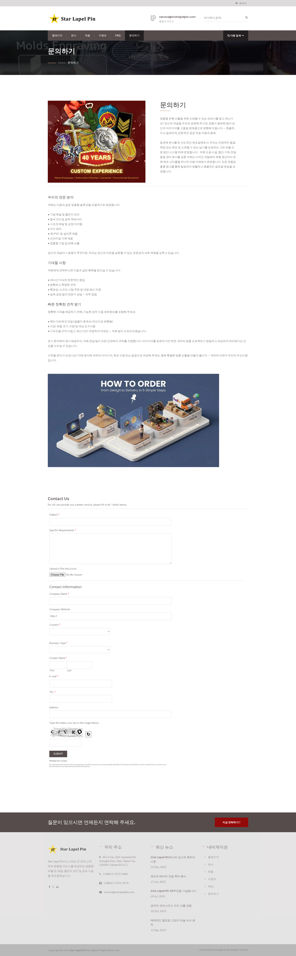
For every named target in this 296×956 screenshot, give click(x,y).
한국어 (242, 3)
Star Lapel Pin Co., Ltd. (83, 950)
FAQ (117, 35)
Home (61, 62)
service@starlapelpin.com (177, 17)
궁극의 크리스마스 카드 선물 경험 (171, 906)
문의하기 (134, 35)
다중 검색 (236, 35)
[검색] (245, 17)
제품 (87, 35)
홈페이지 (57, 35)
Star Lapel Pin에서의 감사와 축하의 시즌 (173, 859)
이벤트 (103, 35)
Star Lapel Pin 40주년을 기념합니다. (174, 891)
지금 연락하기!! (232, 822)
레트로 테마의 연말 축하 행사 (168, 876)
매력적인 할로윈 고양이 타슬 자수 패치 (173, 922)
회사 (73, 35)
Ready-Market (239, 950)
